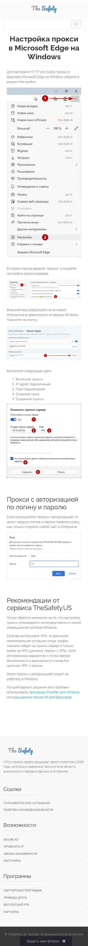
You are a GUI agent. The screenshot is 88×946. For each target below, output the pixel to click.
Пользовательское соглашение (27, 803)
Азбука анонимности (20, 853)
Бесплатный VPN (16, 904)
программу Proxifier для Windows (54, 692)
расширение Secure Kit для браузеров (42, 697)
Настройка (12, 860)
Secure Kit (11, 839)
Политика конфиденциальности (28, 809)
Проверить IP (14, 846)
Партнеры (11, 912)
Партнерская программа (23, 890)
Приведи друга (15, 897)
